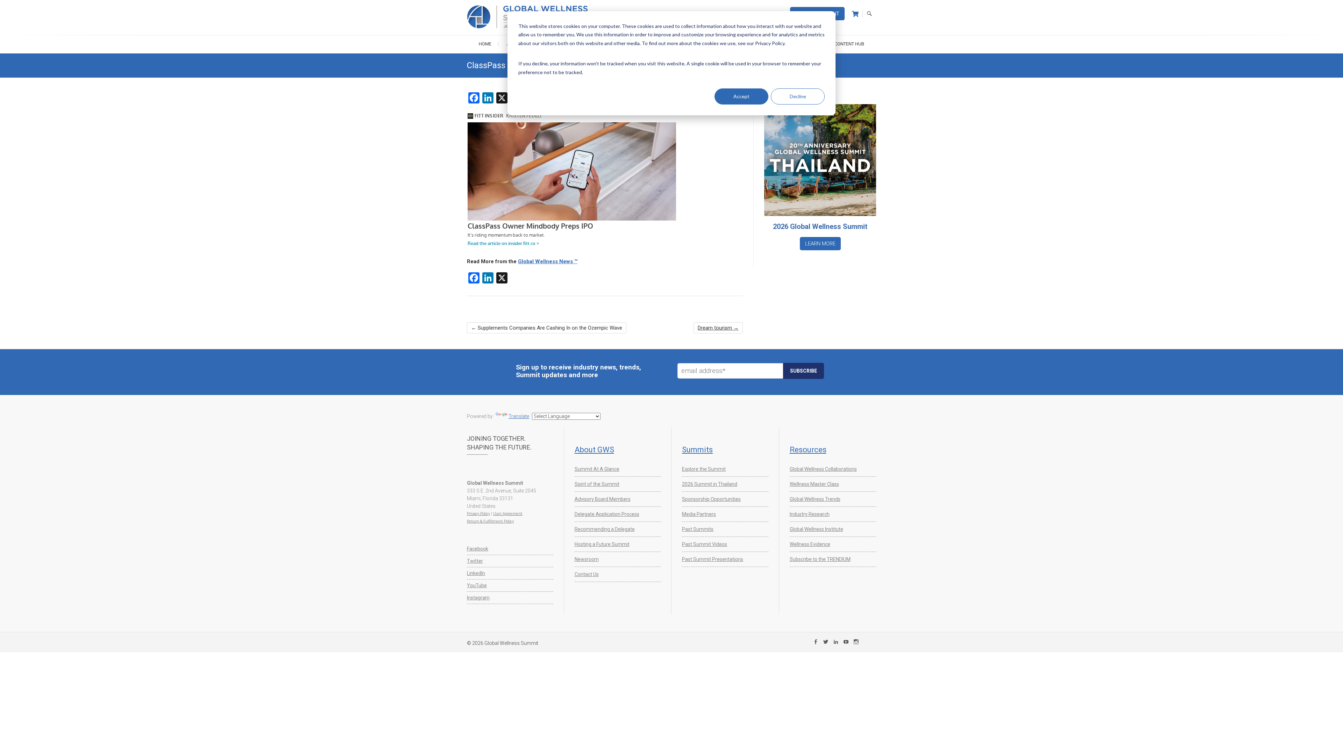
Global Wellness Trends (815, 499)
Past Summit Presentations (712, 559)
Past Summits (697, 529)
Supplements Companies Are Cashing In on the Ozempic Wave (546, 328)
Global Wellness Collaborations (823, 469)
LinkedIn (476, 573)
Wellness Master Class (814, 484)
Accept (741, 96)
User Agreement (508, 513)
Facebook (477, 549)
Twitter (475, 561)
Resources (808, 449)
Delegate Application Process (607, 514)
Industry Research (810, 514)
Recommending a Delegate (605, 529)
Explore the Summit (704, 469)
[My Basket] (855, 14)
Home (485, 43)
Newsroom (587, 559)
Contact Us (587, 574)
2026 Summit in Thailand (709, 484)
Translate (519, 416)
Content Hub (849, 43)
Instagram (478, 598)
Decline (798, 96)
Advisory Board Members (603, 499)
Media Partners (699, 514)
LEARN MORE (820, 243)
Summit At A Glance (597, 469)
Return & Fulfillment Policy (490, 521)
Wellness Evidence (810, 544)
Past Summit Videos (704, 544)
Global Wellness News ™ (547, 261)
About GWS (594, 449)
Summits (697, 449)
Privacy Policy (478, 513)
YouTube (477, 585)
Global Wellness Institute (816, 529)
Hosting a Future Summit (602, 544)
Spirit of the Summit (597, 484)
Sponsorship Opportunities (711, 499)
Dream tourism (718, 328)
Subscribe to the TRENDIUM (820, 559)
